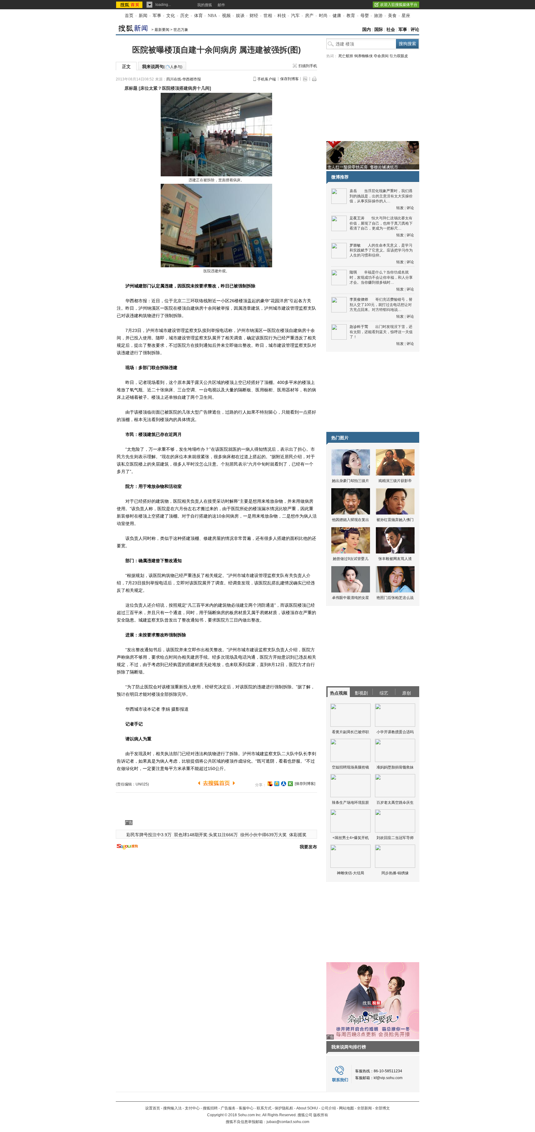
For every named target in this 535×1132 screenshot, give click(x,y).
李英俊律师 (359, 299)
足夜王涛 (357, 218)
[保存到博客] (305, 783)
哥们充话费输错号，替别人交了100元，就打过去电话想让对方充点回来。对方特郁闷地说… (381, 304)
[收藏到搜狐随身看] (290, 783)
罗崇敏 (355, 245)
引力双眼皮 (398, 56)
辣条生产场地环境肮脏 (350, 802)
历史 (184, 15)
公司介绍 (328, 1108)
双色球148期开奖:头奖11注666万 (206, 834)
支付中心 (192, 1108)
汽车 (295, 15)
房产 (309, 15)
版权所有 (320, 1115)
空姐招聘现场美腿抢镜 (350, 767)
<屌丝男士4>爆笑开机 (351, 838)
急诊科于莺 (359, 327)
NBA (212, 15)
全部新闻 (364, 1108)
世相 (267, 15)
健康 (337, 15)
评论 (415, 29)
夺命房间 (381, 56)
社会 (390, 29)
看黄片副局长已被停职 (350, 732)
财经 (254, 15)
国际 (378, 29)
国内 (366, 29)
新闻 (143, 15)
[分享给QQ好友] (276, 783)
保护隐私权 (284, 1108)
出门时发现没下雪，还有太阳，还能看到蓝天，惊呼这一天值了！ (381, 332)
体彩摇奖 (298, 834)
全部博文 (382, 1108)
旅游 (378, 15)
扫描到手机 (307, 66)
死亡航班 (345, 56)
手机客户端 (266, 79)
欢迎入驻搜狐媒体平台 (398, 4)
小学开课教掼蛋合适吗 (395, 732)
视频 (226, 15)
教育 (350, 15)
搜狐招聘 (210, 1108)
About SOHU (307, 1108)
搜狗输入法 (172, 1108)
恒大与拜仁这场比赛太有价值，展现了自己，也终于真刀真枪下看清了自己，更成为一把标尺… (381, 223)
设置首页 (152, 1108)
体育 (198, 15)
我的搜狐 (204, 5)
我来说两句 (162, 66)
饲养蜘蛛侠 (363, 56)
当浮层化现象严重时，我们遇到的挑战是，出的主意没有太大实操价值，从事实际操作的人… (381, 196)
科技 (281, 15)
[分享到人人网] (283, 783)
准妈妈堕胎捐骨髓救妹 (395, 767)
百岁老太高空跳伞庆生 (395, 802)
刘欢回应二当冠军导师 (395, 838)
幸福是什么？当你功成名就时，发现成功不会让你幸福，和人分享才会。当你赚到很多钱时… (381, 277)
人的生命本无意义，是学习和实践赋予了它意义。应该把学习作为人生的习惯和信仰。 (381, 250)
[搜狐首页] (130, 4)
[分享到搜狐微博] (270, 783)
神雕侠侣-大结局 (350, 873)
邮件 (221, 5)
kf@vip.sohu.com (388, 1078)
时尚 (323, 15)
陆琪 (353, 272)
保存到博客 (289, 79)
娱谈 (240, 15)
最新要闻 (161, 30)
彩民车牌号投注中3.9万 (149, 834)
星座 (406, 15)
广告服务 (228, 1108)
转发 (400, 208)
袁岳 (353, 191)
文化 (170, 15)
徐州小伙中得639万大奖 (263, 834)
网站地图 (346, 1108)
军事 (157, 15)
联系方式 (264, 1108)
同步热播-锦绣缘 (395, 873)
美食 (392, 15)
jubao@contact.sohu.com (288, 1122)
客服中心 (246, 1108)
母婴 (364, 15)
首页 (129, 15)
